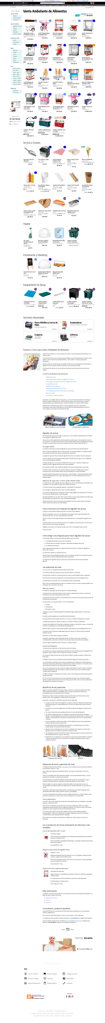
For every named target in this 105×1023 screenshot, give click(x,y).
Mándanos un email (15, 121)
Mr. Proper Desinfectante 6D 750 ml (28, 242)
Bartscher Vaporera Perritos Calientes (58, 33)
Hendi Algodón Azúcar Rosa (44, 107)
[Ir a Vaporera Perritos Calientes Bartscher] (46, 876)
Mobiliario (37, 5)
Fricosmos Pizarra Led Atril (29, 272)
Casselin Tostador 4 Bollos (58, 82)
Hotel (63, 5)
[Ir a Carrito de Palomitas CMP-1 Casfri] (46, 839)
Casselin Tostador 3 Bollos (43, 82)
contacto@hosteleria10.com (74, 921)
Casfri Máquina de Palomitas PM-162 (28, 82)
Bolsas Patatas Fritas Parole (73, 160)
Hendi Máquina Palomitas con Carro (58, 58)
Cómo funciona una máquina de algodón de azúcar (59, 379)
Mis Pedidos (85, 3)
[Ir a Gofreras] (80, 759)
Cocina (18, 5)
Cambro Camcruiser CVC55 (87, 107)
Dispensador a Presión (29, 185)
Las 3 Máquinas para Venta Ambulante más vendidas (60, 391)
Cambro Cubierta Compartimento (42, 302)
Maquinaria (25, 5)
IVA (88, 7)
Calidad (47, 1015)
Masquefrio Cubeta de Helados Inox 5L (73, 211)
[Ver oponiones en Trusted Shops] (85, 1)
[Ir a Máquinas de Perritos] (55, 759)
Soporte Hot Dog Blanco (59, 185)
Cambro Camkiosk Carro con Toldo (59, 130)
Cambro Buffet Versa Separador (58, 302)
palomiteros (66, 767)
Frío (31, 5)
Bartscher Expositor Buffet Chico (58, 272)
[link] (30, 29)
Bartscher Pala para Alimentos (29, 160)
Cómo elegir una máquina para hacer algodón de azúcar (61, 381)
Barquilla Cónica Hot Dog (59, 210)
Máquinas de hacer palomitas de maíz (56, 388)
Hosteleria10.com (42, 1011)
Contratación (69, 1015)
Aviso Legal (36, 1015)
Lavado (50, 5)
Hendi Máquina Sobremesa (71, 58)
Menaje (44, 5)
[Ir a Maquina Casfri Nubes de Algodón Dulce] (46, 858)
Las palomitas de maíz (52, 384)
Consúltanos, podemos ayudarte (54, 395)
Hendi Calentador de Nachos (87, 33)
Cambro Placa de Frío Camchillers (29, 302)
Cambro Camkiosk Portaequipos (72, 302)
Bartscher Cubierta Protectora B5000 (43, 241)
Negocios (80, 5)
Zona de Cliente (79, 3)
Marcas (87, 5)
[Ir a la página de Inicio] (20, 3)
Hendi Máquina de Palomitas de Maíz (28, 58)
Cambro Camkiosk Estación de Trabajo (87, 302)
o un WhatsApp (14, 124)
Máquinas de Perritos (51, 898)
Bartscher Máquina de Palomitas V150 (87, 82)
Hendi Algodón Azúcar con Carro (73, 107)
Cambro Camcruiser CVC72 (29, 130)
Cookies (51, 1015)
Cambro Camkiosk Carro (44, 129)
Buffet (68, 5)
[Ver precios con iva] (93, 7)
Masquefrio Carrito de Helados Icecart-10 (29, 33)
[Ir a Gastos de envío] (68, 951)
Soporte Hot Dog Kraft (73, 185)
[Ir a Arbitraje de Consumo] (35, 999)
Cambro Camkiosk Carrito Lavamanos (72, 241)
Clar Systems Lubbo (43, 159)
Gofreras (48, 900)
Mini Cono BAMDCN (87, 159)
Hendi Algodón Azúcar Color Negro (29, 107)
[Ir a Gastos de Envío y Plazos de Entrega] (84, 16)
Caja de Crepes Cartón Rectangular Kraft (29, 211)
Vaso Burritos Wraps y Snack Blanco (44, 185)
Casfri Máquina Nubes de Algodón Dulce (44, 33)
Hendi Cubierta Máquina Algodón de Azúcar (44, 272)
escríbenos (58, 1)
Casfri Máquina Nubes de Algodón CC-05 (58, 107)
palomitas (47, 570)
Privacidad (42, 1015)
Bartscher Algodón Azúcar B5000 (73, 82)
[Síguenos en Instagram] (69, 998)
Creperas (48, 902)
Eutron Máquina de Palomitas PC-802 (87, 58)
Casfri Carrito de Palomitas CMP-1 (71, 33)
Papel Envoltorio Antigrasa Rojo (57, 160)
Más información (50, 393)
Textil (74, 5)
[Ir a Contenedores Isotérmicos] (80, 428)
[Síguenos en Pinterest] (72, 998)
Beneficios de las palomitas (53, 386)
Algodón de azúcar (51, 377)
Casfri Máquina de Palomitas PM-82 (43, 58)
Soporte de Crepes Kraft (44, 210)
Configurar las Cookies (59, 1015)
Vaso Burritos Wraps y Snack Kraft (87, 185)
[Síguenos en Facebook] (66, 998)
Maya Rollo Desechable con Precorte (59, 241)
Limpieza (57, 5)
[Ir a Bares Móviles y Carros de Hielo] (55, 428)
